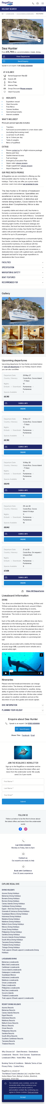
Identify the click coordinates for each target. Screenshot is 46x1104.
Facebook (20, 829)
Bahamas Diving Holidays (11, 896)
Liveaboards (10, 14)
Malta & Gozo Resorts (10, 1023)
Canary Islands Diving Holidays (13, 903)
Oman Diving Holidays (10, 929)
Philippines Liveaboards (11, 988)
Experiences (36, 1055)
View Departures (23, 56)
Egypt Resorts (7, 1015)
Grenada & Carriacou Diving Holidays (15, 911)
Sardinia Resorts (8, 1033)
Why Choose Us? (8, 1051)
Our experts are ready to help (23, 859)
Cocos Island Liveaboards (25, 14)
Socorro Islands (8, 993)
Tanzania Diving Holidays (11, 942)
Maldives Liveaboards (10, 980)
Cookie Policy (19, 1066)
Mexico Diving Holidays (10, 927)
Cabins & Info (23, 403)
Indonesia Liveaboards (10, 977)
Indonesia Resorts (9, 1018)
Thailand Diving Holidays (11, 945)
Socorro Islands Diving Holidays (14, 937)
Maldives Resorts (8, 1020)
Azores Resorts (8, 1007)
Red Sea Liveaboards (10, 990)
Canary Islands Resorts (10, 1013)
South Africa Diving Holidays (12, 940)
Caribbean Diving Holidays (12, 906)
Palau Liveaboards (9, 985)
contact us (16, 150)
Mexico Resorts (8, 1025)
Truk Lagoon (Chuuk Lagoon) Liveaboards (18, 998)
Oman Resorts (7, 1028)
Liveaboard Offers (9, 1058)
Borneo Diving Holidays (10, 901)
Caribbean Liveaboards (10, 967)
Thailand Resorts (8, 1044)
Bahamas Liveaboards (10, 962)
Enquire (23, 409)
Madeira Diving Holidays (11, 919)
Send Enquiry (23, 61)
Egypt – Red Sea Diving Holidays (14, 909)
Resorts (16, 1055)
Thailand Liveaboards (10, 995)
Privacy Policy (7, 1066)
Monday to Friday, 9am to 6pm (23, 846)
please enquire (21, 163)
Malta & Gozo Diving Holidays (13, 924)
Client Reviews (21, 1051)
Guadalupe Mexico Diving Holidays (15, 914)
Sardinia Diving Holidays (11, 934)
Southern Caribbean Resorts (12, 1038)
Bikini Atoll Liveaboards (10, 964)
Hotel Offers (21, 1058)
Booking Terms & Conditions (12, 1063)
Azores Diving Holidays (10, 893)
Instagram (25, 829)
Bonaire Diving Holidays (11, 898)
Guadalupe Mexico (9, 975)
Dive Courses (25, 1055)
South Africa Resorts (9, 1036)
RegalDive (7, 3)
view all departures (11, 367)
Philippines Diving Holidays (12, 932)
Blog (29, 1058)
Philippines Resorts (9, 1031)
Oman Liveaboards (9, 983)
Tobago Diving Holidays (11, 947)
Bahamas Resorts (8, 1010)
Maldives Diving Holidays (11, 921)
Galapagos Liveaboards (11, 972)
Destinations (33, 1051)
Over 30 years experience (23, 872)
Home (2, 13)
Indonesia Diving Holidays (11, 916)
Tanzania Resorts (8, 1041)
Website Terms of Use (33, 1063)
